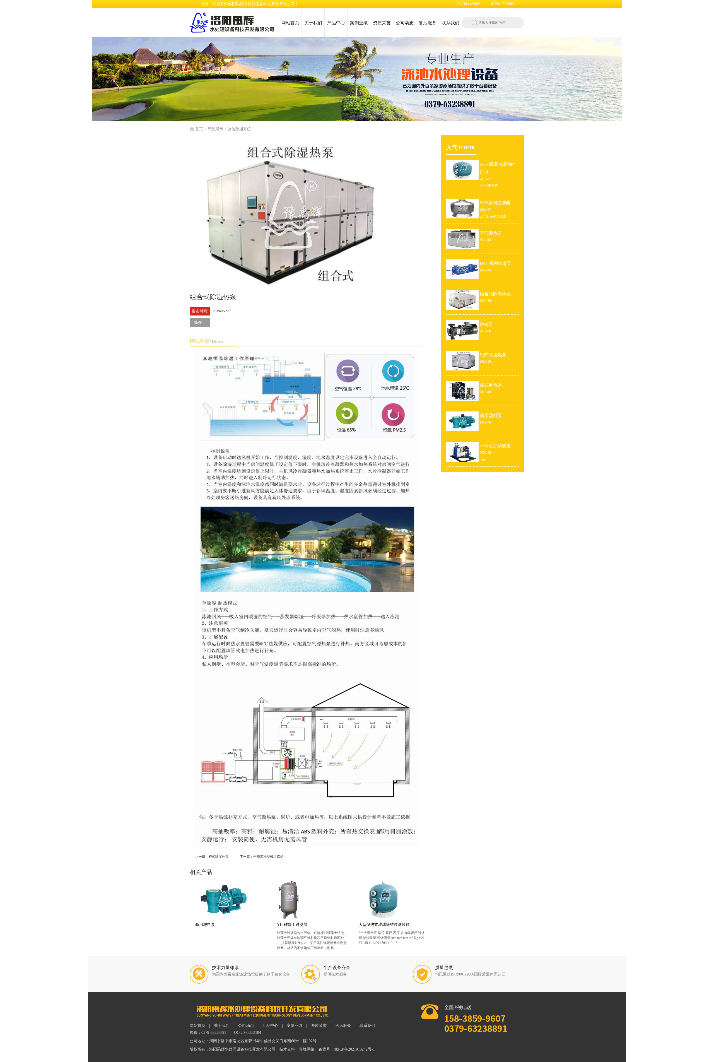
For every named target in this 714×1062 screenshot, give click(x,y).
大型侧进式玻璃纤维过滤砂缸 (302, 925)
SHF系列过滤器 (372, 925)
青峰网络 (307, 1049)
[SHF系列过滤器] (394, 899)
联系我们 (450, 22)
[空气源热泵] (462, 238)
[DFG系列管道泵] (462, 269)
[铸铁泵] (462, 330)
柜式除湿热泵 (219, 857)
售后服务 (427, 22)
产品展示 (215, 129)
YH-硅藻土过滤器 (210, 925)
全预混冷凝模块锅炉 (268, 857)
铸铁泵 (486, 324)
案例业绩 (359, 22)
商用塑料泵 (491, 415)
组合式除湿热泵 (495, 294)
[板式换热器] (462, 390)
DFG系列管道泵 (495, 263)
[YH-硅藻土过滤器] (230, 899)
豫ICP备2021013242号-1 (354, 1049)
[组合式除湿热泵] (462, 299)
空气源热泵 (491, 233)
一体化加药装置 (495, 446)
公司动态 (405, 22)
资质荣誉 (382, 22)
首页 (199, 129)
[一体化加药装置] (462, 451)
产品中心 (336, 22)
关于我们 (313, 22)
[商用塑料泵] (462, 421)
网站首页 (290, 22)
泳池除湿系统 (239, 129)
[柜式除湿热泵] (462, 360)
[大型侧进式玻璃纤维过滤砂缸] (312, 899)
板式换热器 (491, 385)
